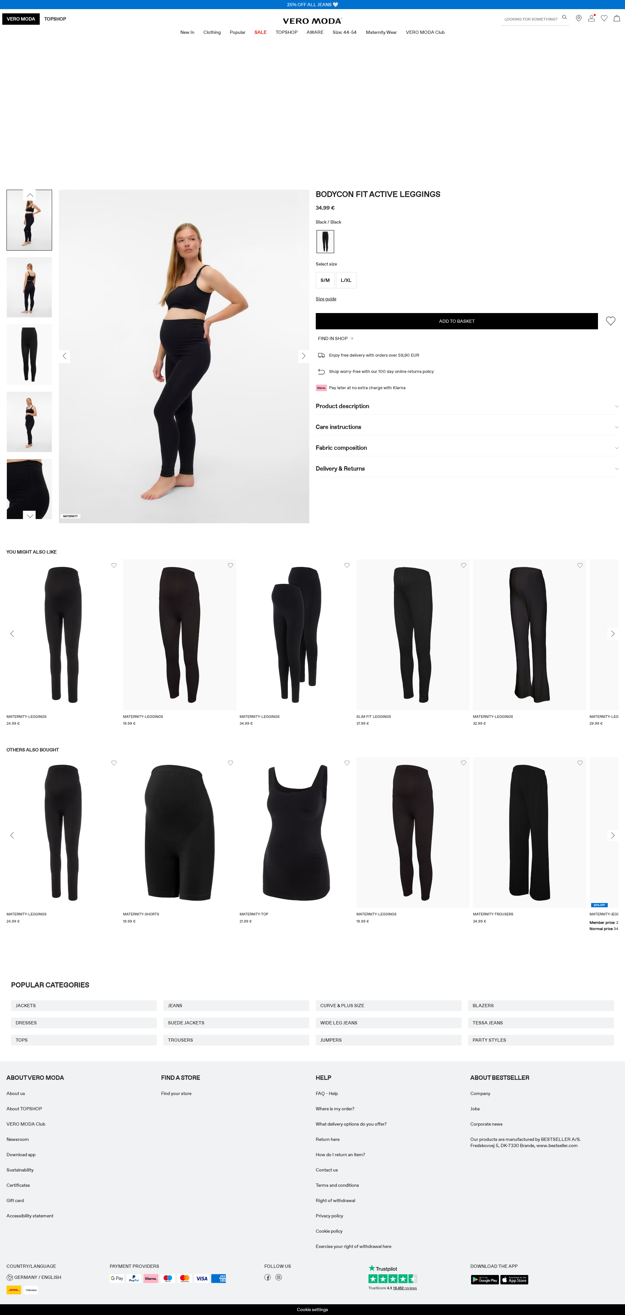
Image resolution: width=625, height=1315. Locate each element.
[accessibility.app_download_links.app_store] (514, 1283)
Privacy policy (329, 1215)
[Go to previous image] (29, 194)
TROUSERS (180, 1040)
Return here (328, 1139)
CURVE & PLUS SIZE (342, 1005)
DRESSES (26, 1022)
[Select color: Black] (325, 241)
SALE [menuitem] (261, 32)
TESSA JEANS (488, 1022)
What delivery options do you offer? (351, 1124)
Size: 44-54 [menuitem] (345, 32)
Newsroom (18, 1139)
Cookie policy (329, 1231)
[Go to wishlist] (604, 19)
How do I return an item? (340, 1154)
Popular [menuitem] (237, 32)
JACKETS (26, 1005)
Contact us (327, 1169)
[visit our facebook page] (267, 1278)
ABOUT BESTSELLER (499, 1078)
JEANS (175, 1005)
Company (480, 1093)
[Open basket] (617, 19)
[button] (325, 280)
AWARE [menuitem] (315, 32)
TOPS (22, 1040)
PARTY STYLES (489, 1040)
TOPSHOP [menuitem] (287, 32)
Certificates (18, 1185)
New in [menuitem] (187, 32)
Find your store (176, 1093)
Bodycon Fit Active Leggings (378, 194)
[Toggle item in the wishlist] (610, 321)
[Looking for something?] (564, 17)
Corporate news (486, 1124)
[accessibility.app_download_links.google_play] (485, 1283)
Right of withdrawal (335, 1200)
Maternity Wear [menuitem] (381, 32)
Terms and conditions (337, 1185)
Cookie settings (312, 1309)
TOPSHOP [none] (55, 18)
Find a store (180, 1078)
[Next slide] (612, 634)
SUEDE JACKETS (186, 1022)
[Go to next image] (29, 516)
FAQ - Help (327, 1093)
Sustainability (20, 1169)
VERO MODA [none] (21, 18)
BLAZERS (483, 1005)
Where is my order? (335, 1108)
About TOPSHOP (24, 1108)
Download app (21, 1154)
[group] (63, 646)
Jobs (475, 1108)
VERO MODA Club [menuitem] (425, 32)
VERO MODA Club (26, 1124)
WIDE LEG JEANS (338, 1022)
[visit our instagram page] (278, 1278)
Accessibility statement (30, 1215)
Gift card (15, 1200)
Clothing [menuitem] (212, 32)
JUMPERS (331, 1040)
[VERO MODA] (312, 22)
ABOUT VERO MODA (35, 1078)
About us (16, 1093)
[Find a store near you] (579, 19)
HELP (323, 1078)
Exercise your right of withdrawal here (353, 1246)
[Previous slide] (12, 634)
